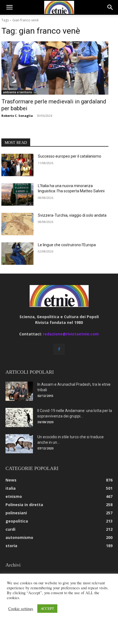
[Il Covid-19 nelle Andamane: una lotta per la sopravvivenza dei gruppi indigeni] (19, 417)
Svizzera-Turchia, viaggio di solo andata (72, 215)
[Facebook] (59, 349)
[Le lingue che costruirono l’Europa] (17, 253)
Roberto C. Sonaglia (17, 116)
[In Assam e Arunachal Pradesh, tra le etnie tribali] (19, 391)
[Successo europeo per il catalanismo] (17, 165)
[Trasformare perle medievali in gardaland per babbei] (54, 68)
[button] (9, 7)
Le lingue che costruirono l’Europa (67, 245)
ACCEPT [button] (47, 608)
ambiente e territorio (17, 92)
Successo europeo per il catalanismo (69, 156)
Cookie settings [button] (20, 608)
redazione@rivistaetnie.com (71, 333)
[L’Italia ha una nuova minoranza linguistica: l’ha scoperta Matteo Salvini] (17, 194)
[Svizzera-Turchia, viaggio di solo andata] (17, 224)
